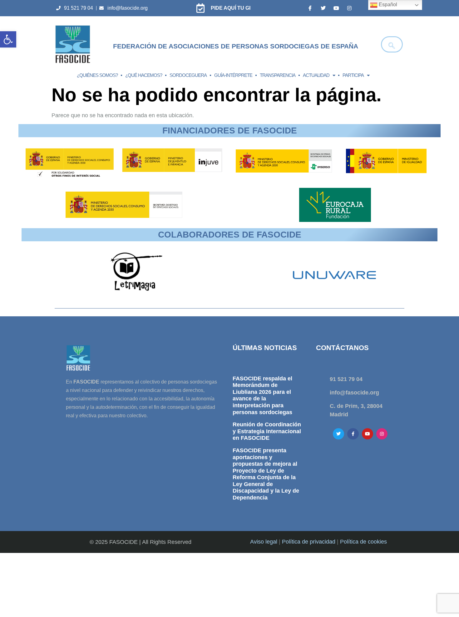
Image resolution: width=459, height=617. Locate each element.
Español (387, 4)
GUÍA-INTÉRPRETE (233, 75)
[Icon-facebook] (310, 8)
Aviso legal (263, 542)
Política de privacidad (308, 542)
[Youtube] (336, 8)
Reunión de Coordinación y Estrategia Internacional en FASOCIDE (267, 431)
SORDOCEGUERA (188, 75)
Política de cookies (363, 542)
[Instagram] (349, 8)
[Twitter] (323, 8)
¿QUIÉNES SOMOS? (97, 75)
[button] (8, 39)
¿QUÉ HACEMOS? (143, 75)
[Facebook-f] (352, 433)
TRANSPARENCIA (277, 75)
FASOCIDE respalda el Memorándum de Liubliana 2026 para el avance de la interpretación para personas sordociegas (262, 395)
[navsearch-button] (392, 44)
